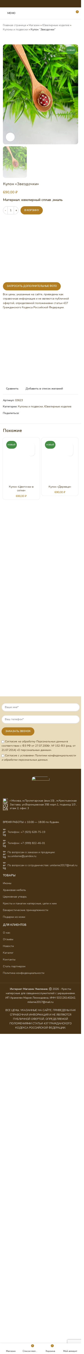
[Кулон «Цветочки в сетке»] (21, 461)
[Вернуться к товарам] (10, 38)
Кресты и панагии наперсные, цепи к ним (30, 903)
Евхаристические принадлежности (25, 910)
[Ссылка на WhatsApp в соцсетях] (38, 3)
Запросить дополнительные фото (32, 286)
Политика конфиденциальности (23, 973)
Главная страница (14, 25)
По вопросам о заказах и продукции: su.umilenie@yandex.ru (31, 854)
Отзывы (8, 939)
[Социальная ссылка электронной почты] (28, 3)
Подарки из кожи (14, 917)
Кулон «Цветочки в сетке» (21, 488)
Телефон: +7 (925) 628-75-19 (26, 832)
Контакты (9, 959)
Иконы (7, 883)
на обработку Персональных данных (42, 741)
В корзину (31, 210)
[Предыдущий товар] (5, 38)
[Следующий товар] (14, 38)
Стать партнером (14, 966)
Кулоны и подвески (15, 29)
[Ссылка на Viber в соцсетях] (52, 3)
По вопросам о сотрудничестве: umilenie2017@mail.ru (42, 865)
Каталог (8, 953)
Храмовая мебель (14, 890)
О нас (6, 933)
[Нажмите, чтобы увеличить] (10, 137)
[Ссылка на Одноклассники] (33, 3)
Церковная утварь (15, 897)
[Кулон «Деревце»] (60, 461)
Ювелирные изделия (55, 25)
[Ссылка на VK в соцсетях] (43, 3)
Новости (8, 946)
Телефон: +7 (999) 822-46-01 (26, 843)
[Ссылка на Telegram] (48, 3)
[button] (31, 452)
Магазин (34, 25)
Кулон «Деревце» (60, 487)
